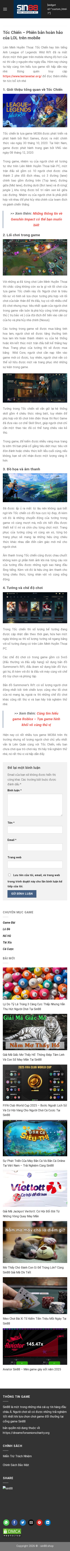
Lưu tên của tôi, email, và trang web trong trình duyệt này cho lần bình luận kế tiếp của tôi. (34, 881)
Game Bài (9, 922)
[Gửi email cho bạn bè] (31, 1522)
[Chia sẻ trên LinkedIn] (48, 1522)
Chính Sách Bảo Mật (16, 1465)
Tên (11, 822)
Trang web (14, 857)
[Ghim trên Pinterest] (39, 1522)
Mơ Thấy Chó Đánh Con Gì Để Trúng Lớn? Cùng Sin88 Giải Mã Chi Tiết (33, 1270)
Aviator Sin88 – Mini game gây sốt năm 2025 (32, 1369)
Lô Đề (6, 929)
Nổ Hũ (7, 936)
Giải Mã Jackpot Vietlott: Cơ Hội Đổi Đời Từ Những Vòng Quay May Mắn (31, 1214)
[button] (5, 9)
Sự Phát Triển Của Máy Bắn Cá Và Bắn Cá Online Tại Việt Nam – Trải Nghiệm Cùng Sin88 (34, 1163)
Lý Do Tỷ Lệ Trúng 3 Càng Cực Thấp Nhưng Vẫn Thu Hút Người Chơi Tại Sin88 (34, 1006)
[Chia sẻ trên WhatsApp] (6, 1522)
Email (11, 840)
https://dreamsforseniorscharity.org (26, 1433)
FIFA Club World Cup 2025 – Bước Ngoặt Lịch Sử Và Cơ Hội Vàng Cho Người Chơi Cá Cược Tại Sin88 (35, 1110)
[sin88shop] (27, 9)
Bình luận (14, 790)
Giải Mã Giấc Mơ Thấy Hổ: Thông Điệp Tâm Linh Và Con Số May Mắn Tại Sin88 (33, 1057)
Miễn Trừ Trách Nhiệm (17, 1456)
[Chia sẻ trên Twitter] (23, 1522)
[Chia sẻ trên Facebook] (14, 1522)
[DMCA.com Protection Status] (12, 1532)
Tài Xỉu (7, 942)
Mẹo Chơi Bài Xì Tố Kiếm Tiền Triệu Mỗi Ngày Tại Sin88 (34, 1321)
